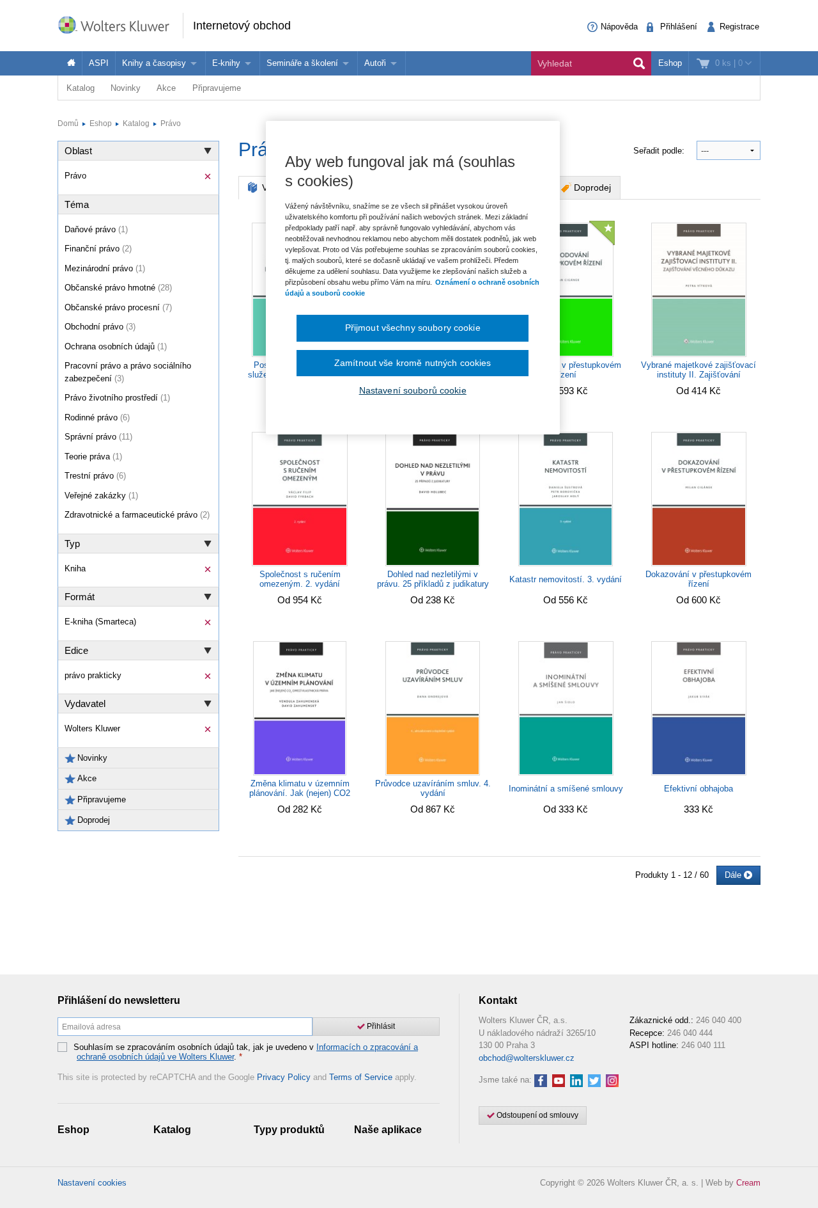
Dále (734, 875)
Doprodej (592, 187)
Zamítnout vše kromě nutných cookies (412, 363)
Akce (166, 88)
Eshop (670, 63)
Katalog (80, 88)
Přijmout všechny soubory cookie (413, 327)
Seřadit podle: (660, 150)
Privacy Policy (284, 1077)
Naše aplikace (388, 1129)
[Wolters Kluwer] (120, 24)
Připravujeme (216, 88)
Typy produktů (289, 1129)
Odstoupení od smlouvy (536, 1115)
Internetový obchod (242, 25)
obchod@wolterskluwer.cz (527, 1058)
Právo (170, 123)
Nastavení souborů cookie (413, 390)
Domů (68, 123)
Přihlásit (380, 1026)
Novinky (126, 88)
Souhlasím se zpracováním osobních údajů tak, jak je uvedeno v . (245, 1052)
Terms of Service (360, 1077)
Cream (748, 1183)
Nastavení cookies (92, 1183)
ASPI (99, 63)
